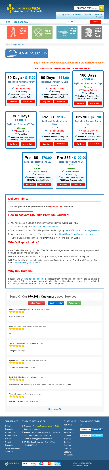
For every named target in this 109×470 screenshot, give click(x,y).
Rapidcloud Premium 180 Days (88, 83)
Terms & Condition (12, 448)
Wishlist (78, 14)
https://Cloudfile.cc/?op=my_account (76, 234)
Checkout (98, 14)
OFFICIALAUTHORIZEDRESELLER (26, 31)
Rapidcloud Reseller (33, 279)
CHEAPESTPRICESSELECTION (75, 31)
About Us (9, 451)
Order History (69, 432)
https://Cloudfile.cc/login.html (44, 227)
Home (7, 22)
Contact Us (68, 454)
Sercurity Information (9, 443)
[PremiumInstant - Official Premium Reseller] (30, 8)
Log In (100, 16)
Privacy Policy (10, 432)
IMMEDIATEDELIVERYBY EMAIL (100, 32)
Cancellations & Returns (11, 437)
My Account (67, 14)
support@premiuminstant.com (41, 438)
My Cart (88, 14)
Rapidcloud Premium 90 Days (54, 82)
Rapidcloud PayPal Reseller (26, 263)
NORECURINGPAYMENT (49, 31)
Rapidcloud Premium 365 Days (21, 124)
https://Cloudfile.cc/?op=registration (82, 230)
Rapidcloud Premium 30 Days (21, 82)
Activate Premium (67, 437)
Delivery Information (9, 427)
